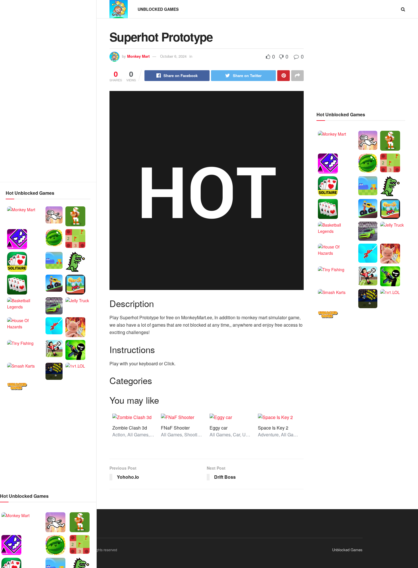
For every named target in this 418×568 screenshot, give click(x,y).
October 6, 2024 (173, 56)
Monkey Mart (138, 56)
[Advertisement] (48, 91)
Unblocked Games (158, 9)
